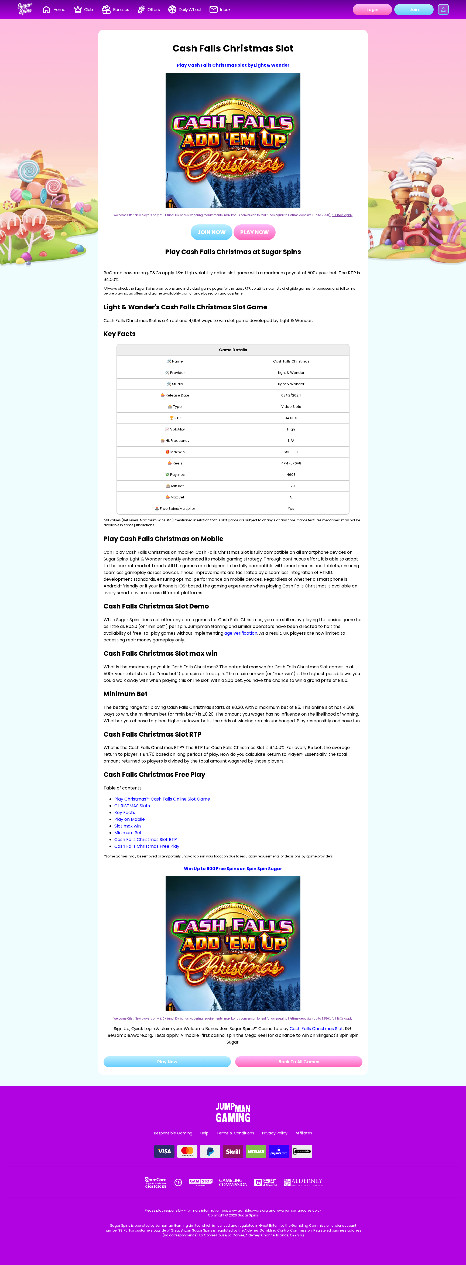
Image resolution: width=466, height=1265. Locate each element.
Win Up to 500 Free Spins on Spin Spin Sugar (233, 869)
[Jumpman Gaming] (233, 1120)
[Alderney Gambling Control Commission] (303, 1182)
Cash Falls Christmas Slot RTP (145, 839)
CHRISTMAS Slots (132, 806)
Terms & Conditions (235, 1133)
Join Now (211, 232)
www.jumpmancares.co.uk (298, 1210)
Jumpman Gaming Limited (178, 1225)
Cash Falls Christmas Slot (316, 1028)
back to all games (299, 1062)
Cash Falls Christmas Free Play (146, 846)
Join (414, 9)
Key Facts (124, 812)
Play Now (254, 232)
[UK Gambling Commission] (233, 1182)
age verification (240, 633)
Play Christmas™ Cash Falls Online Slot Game (162, 799)
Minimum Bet (128, 833)
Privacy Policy (274, 1133)
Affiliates (304, 1133)
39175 (123, 1230)
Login (372, 9)
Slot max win (127, 826)
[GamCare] (155, 1182)
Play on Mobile (129, 819)
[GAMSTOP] (201, 1182)
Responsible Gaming (173, 1133)
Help (204, 1133)
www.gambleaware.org (248, 1210)
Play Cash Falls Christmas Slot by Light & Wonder (233, 65)
